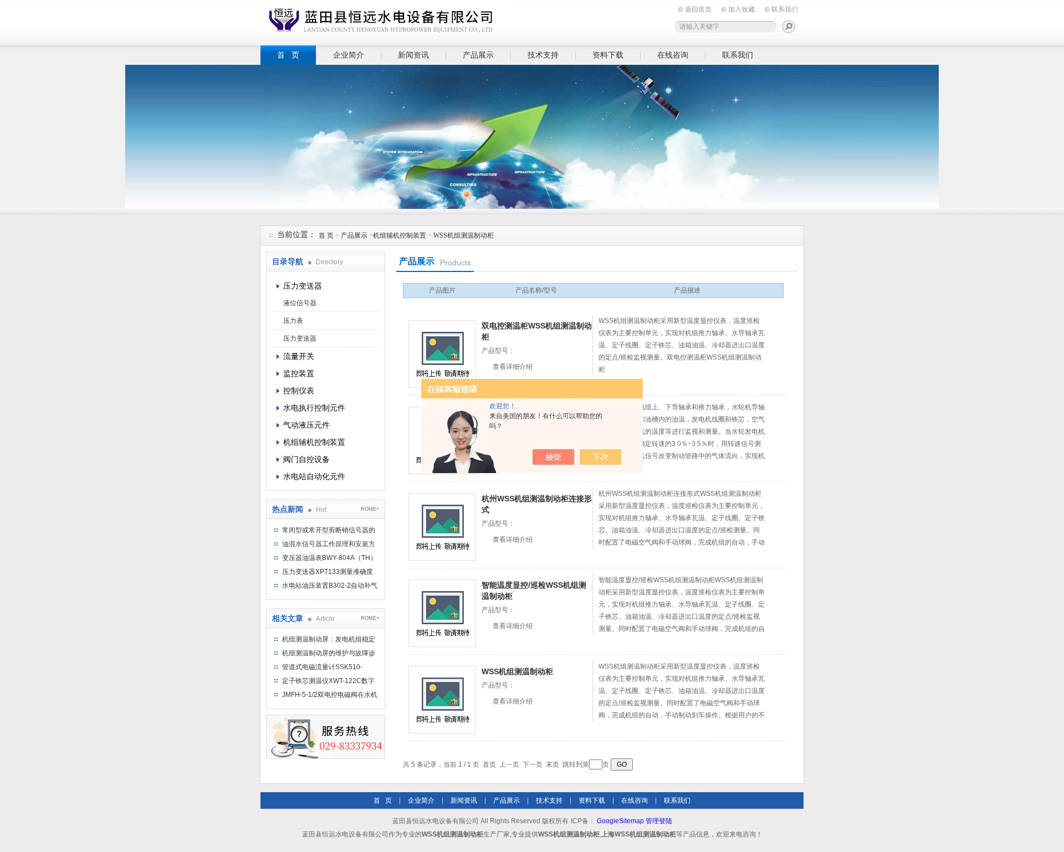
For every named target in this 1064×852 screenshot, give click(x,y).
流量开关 (298, 356)
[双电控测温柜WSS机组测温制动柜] (442, 354)
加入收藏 (741, 9)
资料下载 (607, 54)
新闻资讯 (413, 54)
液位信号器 (299, 303)
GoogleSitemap (620, 821)
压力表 (293, 321)
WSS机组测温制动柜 (463, 235)
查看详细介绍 (513, 367)
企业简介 (348, 54)
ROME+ (370, 509)
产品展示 (478, 54)
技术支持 (543, 54)
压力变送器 (302, 285)
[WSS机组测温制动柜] (442, 699)
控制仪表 (298, 390)
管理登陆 (659, 821)
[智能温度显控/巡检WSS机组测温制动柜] (442, 613)
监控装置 (298, 373)
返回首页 (698, 9)
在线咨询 (672, 54)
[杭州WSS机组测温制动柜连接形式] (442, 527)
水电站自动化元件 (314, 476)
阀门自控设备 (306, 459)
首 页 (288, 54)
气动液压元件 (306, 424)
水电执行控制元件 (314, 407)
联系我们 (784, 9)
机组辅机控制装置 (399, 235)
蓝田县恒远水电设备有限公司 (385, 21)
